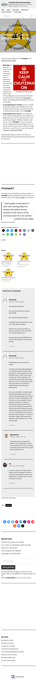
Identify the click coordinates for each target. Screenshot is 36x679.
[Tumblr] (24, 521)
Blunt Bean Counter (7, 640)
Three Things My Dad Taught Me (11, 551)
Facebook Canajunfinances (9, 649)
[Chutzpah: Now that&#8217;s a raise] (24, 256)
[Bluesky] (18, 525)
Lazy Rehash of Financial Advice (11, 554)
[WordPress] (20, 521)
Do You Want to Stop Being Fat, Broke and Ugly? (16, 545)
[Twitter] (8, 521)
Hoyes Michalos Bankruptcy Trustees (12, 652)
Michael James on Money (9, 655)
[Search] (31, 16)
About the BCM (6, 12)
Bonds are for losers (7, 643)
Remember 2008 (16, 130)
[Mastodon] (12, 521)
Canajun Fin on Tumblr (8, 646)
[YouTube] (32, 521)
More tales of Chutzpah (8, 277)
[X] (22, 525)
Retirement (25, 10)
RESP (3, 10)
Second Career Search (8, 660)
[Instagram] (28, 521)
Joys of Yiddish (20, 197)
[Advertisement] (18, 164)
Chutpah (8, 505)
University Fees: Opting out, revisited (12, 542)
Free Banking (27, 98)
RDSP (8, 10)
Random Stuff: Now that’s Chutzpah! (6, 262)
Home (14, 27)
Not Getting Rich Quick (8, 657)
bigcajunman (14, 435)
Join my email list (8, 567)
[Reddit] (14, 525)
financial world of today (8, 60)
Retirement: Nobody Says (9, 548)
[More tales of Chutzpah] (8, 273)
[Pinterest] (16, 521)
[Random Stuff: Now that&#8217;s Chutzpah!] (8, 256)
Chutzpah (15, 43)
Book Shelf (15, 10)
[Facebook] (4, 521)
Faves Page (17, 12)
